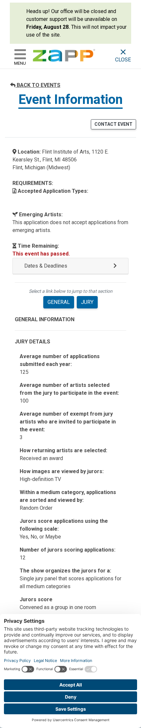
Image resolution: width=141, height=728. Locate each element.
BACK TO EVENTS (37, 85)
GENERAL (59, 302)
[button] (70, 266)
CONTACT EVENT (113, 124)
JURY (87, 302)
